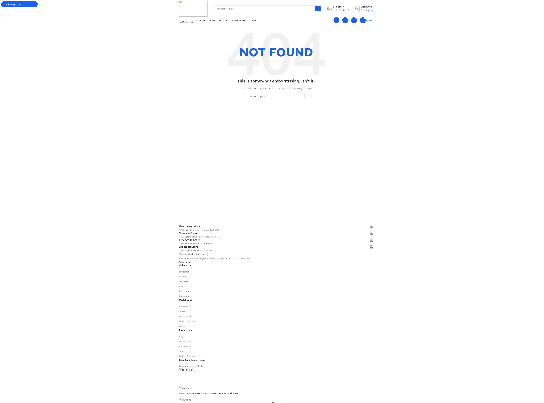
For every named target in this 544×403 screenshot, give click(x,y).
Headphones (185, 291)
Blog (181, 336)
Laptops (183, 276)
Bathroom (184, 296)
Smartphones (185, 271)
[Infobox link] (276, 226)
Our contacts (185, 316)
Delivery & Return (187, 321)
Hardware (183, 281)
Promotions (184, 306)
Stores (182, 311)
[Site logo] (193, 8)
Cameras (183, 286)
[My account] (336, 20)
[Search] (318, 8)
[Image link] (193, 254)
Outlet (182, 326)
